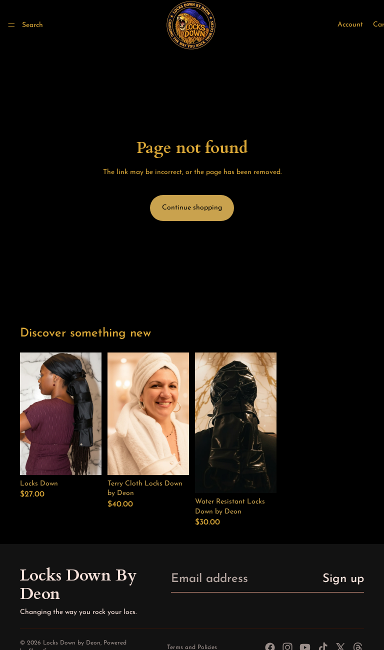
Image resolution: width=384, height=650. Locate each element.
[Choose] (86, 459)
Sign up (343, 579)
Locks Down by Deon (71, 643)
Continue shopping (192, 208)
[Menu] (11, 25)
